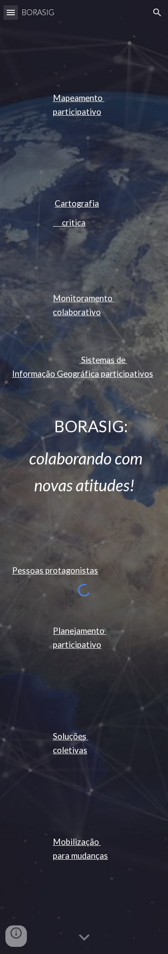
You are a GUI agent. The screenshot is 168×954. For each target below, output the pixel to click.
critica (69, 223)
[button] (11, 12)
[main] (84, 105)
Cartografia (77, 203)
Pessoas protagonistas (55, 570)
